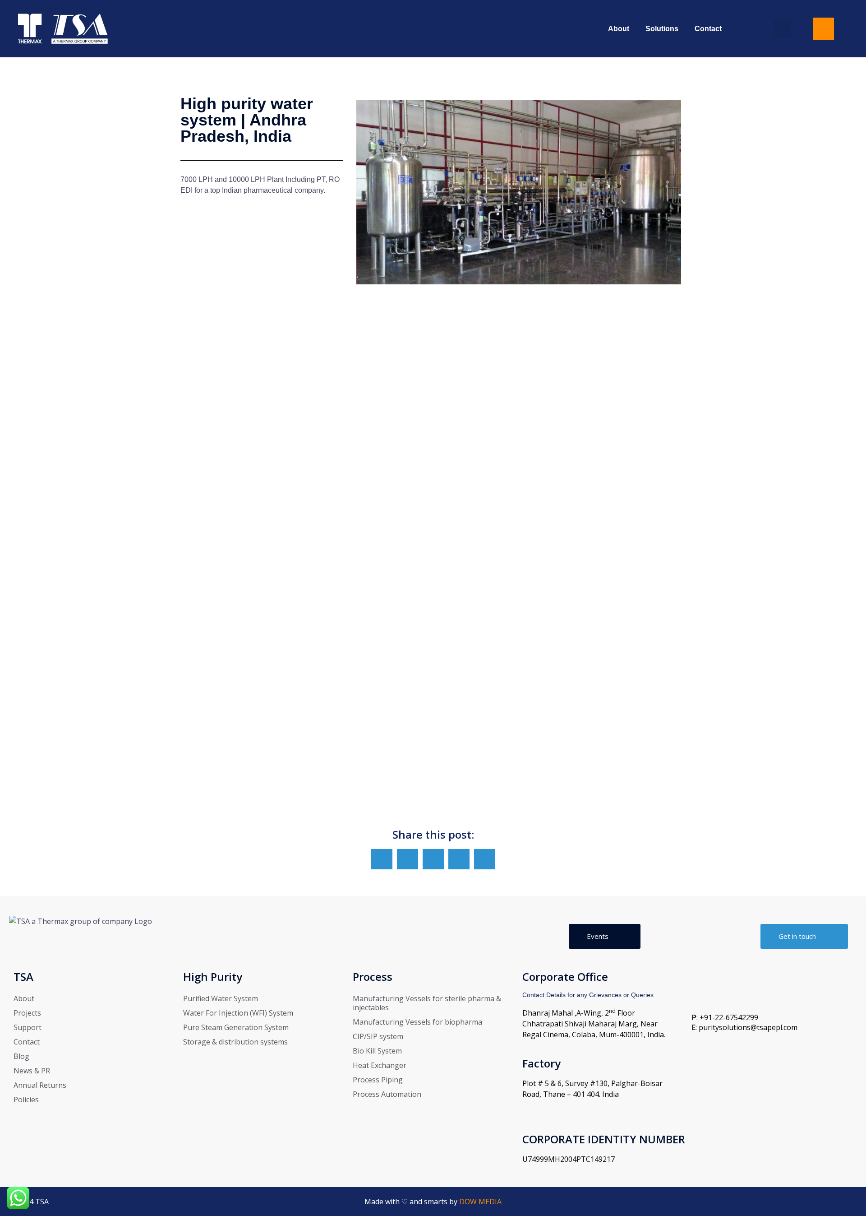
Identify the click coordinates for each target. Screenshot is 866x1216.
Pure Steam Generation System (236, 1027)
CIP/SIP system (378, 1036)
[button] (782, 29)
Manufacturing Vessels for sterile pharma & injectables (427, 1002)
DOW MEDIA (480, 1202)
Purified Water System (220, 998)
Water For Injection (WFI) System (238, 1013)
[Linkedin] (802, 1201)
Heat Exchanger (379, 1065)
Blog (21, 1056)
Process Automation (387, 1094)
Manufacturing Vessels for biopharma (417, 1022)
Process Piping (378, 1080)
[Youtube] (823, 1201)
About (618, 28)
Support (27, 1027)
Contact (708, 28)
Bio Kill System (377, 1051)
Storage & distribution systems (235, 1042)
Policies (26, 1100)
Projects (27, 1013)
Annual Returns (40, 1085)
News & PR (32, 1071)
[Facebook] (844, 1201)
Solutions (661, 28)
